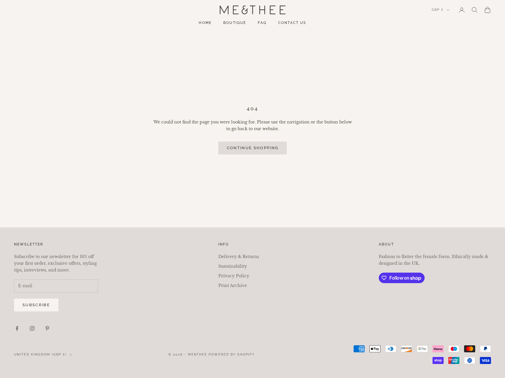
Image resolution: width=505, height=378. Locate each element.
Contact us (292, 23)
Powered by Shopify (232, 354)
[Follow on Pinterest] (47, 328)
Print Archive (232, 285)
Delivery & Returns (238, 256)
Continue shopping (253, 148)
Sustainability (232, 266)
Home (205, 23)
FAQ (262, 23)
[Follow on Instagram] (32, 328)
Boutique (234, 23)
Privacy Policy (233, 275)
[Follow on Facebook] (17, 328)
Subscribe (36, 305)
